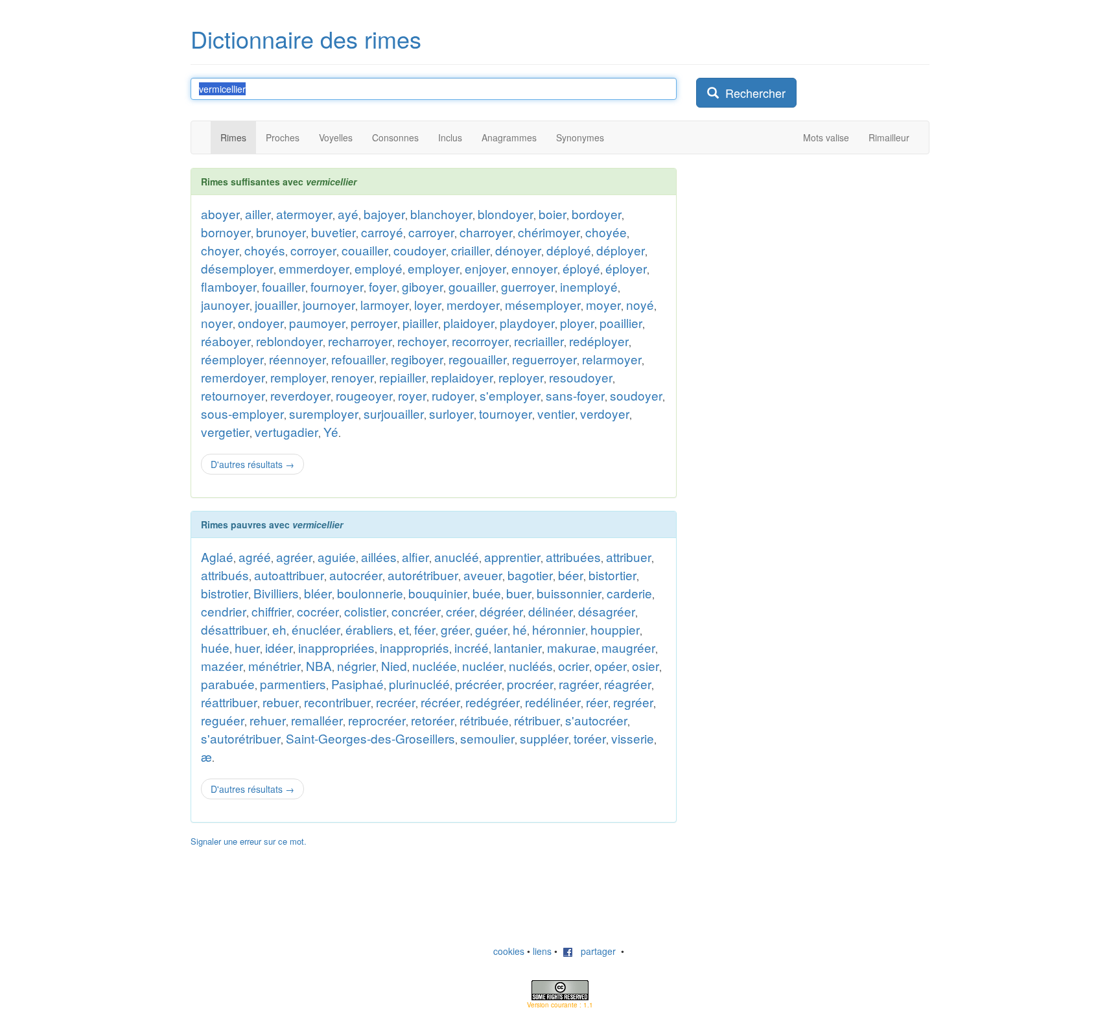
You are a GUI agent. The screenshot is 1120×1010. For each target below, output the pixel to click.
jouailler (276, 304)
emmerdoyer (314, 268)
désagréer (606, 611)
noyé (640, 304)
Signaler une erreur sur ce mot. (249, 841)
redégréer (492, 702)
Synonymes (580, 137)
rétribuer (537, 720)
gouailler (472, 286)
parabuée (228, 683)
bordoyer (597, 213)
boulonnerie (370, 593)
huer (247, 647)
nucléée (434, 665)
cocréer (318, 611)
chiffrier (271, 611)
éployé (581, 268)
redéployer (599, 340)
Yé (330, 431)
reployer (521, 377)
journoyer (329, 304)
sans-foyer (575, 395)
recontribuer (337, 702)
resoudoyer (580, 377)
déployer (620, 250)
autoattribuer (289, 574)
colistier (365, 611)
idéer (279, 647)
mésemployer (543, 304)
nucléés (531, 665)
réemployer (232, 359)
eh (279, 629)
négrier (356, 665)
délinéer (550, 611)
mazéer (222, 665)
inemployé (589, 286)
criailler (470, 250)
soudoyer (636, 395)
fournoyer (337, 286)
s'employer (510, 395)
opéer (610, 665)
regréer (633, 702)
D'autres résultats (252, 464)
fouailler (283, 286)
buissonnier (569, 593)
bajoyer (384, 213)
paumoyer (317, 322)
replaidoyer (462, 377)
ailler (258, 213)
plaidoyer (469, 322)
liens (542, 951)
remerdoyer (233, 377)
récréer (440, 702)
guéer (491, 629)
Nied (394, 665)
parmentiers (293, 683)
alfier (415, 556)
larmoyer (384, 304)
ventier (556, 413)
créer (460, 611)
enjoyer (485, 268)
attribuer (628, 556)
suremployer (323, 413)
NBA (319, 665)
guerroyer (528, 286)
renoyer (352, 377)
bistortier (612, 574)
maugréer (628, 647)
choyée (606, 232)
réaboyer (226, 340)
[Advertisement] (793, 362)
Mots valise (826, 137)
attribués (225, 574)
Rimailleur (889, 137)
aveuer (482, 574)
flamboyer (229, 286)
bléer (318, 593)
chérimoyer (549, 232)
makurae (571, 647)
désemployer (237, 268)
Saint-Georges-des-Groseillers (370, 738)
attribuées (573, 556)
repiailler (402, 377)
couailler (365, 250)
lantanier (518, 647)
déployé (568, 250)
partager (594, 951)
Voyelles (336, 137)
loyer (427, 304)
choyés (264, 250)
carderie (629, 593)
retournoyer (233, 395)
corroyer (313, 250)
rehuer (268, 720)
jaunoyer (225, 304)
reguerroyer (544, 359)
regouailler (478, 359)
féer (425, 629)
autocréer (355, 574)
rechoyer (422, 340)
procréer (530, 683)
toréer (590, 738)
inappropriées (336, 647)
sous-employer (242, 413)
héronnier (558, 629)
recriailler (539, 340)
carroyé (382, 232)
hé (520, 629)
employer (434, 268)
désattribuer (234, 629)
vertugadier (286, 431)
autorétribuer (423, 574)
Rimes (233, 137)
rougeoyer (364, 395)
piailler (420, 322)
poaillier (621, 322)
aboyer (220, 213)
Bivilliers (276, 593)
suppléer (544, 738)
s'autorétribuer (241, 738)
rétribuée (484, 720)
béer (570, 574)
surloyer (451, 413)
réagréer (627, 683)
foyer (383, 286)
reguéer (222, 720)
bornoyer (226, 232)
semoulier (487, 738)
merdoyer (473, 304)
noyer (217, 322)
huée (215, 647)
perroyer (374, 322)
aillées (379, 556)
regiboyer (417, 359)
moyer (603, 304)
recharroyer (360, 340)
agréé (255, 556)
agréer (294, 556)
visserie (632, 738)
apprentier (512, 556)
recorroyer (480, 340)
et (404, 629)
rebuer (280, 702)
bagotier (530, 574)
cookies (508, 951)
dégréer (501, 611)
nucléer (483, 665)
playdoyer (527, 322)
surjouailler (394, 413)
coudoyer (419, 250)
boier (552, 213)
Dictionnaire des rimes (306, 38)
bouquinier (437, 593)
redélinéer (553, 702)
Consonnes (395, 137)
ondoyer (261, 322)
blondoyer (505, 213)
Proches (282, 137)
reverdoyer (300, 395)
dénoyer (518, 250)
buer (518, 593)
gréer (455, 629)
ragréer (579, 683)
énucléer (316, 629)
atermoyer (304, 213)
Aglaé (217, 556)
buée (486, 593)
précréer (478, 683)
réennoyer (297, 359)
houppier (615, 629)
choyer (220, 250)
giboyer (422, 286)
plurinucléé (419, 683)
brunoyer (281, 232)
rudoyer (453, 395)
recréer (395, 702)
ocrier (573, 665)
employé (378, 268)
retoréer (432, 720)
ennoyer (534, 268)
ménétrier (274, 665)
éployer (626, 268)
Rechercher (752, 92)
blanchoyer (441, 213)
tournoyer (505, 413)
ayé (348, 213)
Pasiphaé (357, 683)
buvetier (333, 232)
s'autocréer (596, 720)
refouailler (358, 359)
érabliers (369, 629)
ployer (577, 322)
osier (645, 665)
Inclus (450, 137)
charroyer (486, 232)
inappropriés (414, 647)
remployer (298, 377)
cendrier (223, 611)
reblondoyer (289, 340)
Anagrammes (509, 137)
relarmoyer (612, 359)
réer (597, 702)
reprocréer (377, 720)
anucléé (456, 556)
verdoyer (604, 413)
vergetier (225, 431)
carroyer (431, 232)
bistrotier (224, 593)
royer (412, 395)
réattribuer (229, 702)
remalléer (317, 720)
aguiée (337, 556)
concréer (416, 611)
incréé (471, 647)
